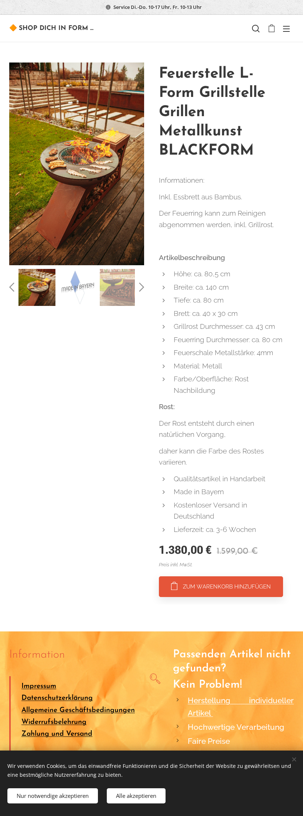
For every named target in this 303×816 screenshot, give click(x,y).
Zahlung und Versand (56, 734)
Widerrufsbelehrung (53, 722)
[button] (256, 28)
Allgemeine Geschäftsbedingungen (78, 710)
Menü (286, 28)
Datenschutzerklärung (57, 698)
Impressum (38, 686)
